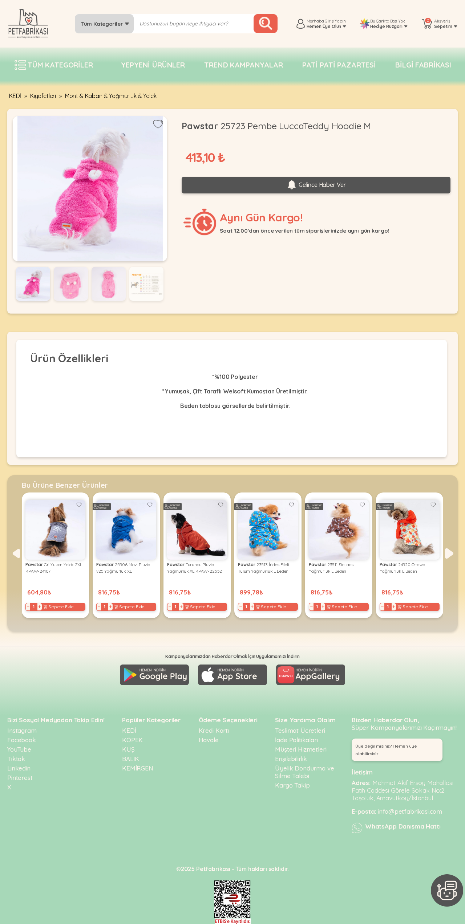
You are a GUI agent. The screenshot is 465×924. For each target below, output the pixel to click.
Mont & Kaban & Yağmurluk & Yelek (111, 95)
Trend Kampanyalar (243, 64)
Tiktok (16, 758)
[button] (16, 553)
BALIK (130, 758)
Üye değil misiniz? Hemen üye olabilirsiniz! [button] (386, 749)
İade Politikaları (296, 740)
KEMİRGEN (137, 768)
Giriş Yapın (335, 21)
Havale (209, 740)
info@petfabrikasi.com (410, 811)
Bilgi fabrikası (423, 64)
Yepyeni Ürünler (153, 64)
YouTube (19, 749)
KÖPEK (132, 740)
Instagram (22, 730)
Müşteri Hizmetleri (300, 749)
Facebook (21, 740)
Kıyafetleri (43, 95)
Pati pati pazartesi (339, 64)
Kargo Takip (292, 785)
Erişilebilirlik (291, 758)
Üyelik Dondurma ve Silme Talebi (304, 772)
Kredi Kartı (214, 730)
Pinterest (20, 777)
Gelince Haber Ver (321, 184)
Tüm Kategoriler (102, 23)
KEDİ (15, 95)
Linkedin (19, 768)
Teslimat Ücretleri (300, 730)
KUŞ (128, 749)
